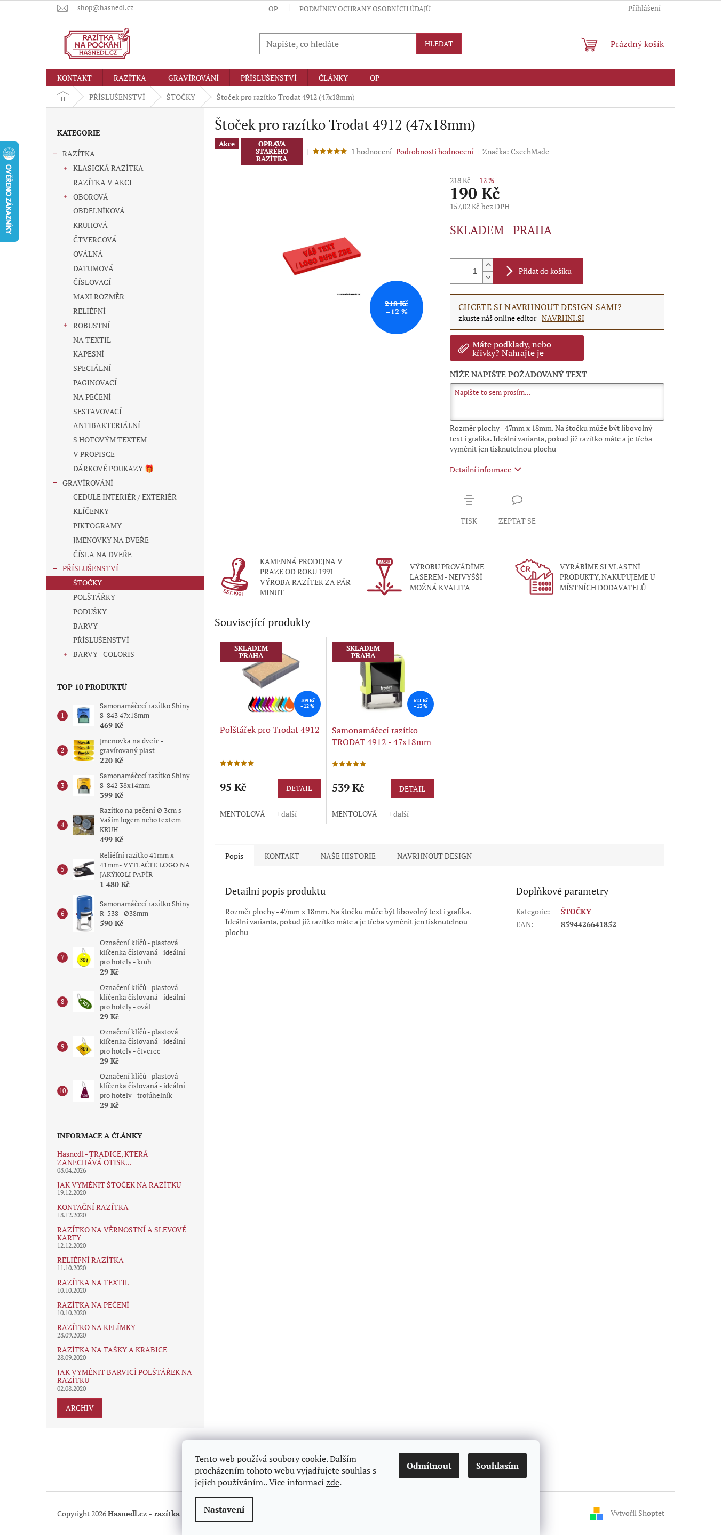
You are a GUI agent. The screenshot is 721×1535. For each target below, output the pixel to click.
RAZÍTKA (78, 153)
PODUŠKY (90, 611)
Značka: (515, 151)
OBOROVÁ (90, 197)
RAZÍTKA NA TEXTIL (93, 1282)
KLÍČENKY (91, 511)
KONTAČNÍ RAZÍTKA (93, 1207)
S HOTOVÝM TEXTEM (110, 439)
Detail (299, 788)
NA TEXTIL (92, 340)
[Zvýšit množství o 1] (487, 265)
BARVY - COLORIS (103, 654)
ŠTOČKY (87, 582)
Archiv (80, 1408)
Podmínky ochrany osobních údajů (365, 8)
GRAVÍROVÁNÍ (87, 483)
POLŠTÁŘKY (94, 597)
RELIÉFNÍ (89, 311)
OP (273, 8)
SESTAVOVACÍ (97, 411)
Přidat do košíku (545, 271)
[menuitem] (74, 77)
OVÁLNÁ (88, 254)
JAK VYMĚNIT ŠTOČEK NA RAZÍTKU (119, 1185)
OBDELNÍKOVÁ (99, 210)
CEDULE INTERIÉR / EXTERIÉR (125, 497)
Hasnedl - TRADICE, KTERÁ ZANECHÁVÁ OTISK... (102, 1158)
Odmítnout (429, 1465)
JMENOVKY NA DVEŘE (111, 540)
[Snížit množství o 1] (487, 277)
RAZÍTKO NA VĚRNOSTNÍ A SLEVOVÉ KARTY (121, 1233)
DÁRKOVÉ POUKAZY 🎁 (113, 468)
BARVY (85, 626)
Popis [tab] (234, 856)
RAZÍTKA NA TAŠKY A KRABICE (112, 1350)
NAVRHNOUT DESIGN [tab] (434, 856)
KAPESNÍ (88, 354)
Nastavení (224, 1509)
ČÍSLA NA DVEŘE (102, 554)
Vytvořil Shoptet (637, 1512)
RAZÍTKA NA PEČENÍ (93, 1305)
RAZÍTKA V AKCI (102, 182)
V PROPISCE (94, 454)
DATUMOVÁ (93, 268)
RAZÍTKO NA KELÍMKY (96, 1327)
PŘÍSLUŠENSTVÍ (90, 568)
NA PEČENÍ (92, 397)
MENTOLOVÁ (242, 814)
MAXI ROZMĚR (98, 296)
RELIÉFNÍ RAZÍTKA (90, 1260)
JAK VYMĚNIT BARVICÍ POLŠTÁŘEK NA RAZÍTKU (124, 1376)
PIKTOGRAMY (97, 525)
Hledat (439, 43)
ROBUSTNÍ (91, 325)
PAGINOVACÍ (95, 382)
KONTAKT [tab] (282, 856)
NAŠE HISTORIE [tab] (348, 856)
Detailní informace (480, 469)
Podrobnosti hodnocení (434, 151)
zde (332, 1482)
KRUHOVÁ (90, 225)
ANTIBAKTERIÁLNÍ (106, 425)
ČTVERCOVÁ (95, 239)
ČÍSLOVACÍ (92, 282)
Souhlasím (497, 1465)
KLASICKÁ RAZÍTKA (108, 168)
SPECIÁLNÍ (92, 368)
